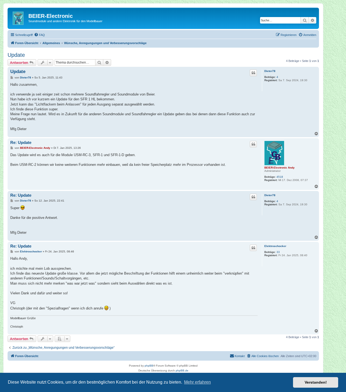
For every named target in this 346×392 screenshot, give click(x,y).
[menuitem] (39, 35)
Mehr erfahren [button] (197, 382)
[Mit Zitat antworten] (253, 73)
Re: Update (20, 142)
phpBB (149, 365)
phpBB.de (182, 370)
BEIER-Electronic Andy (279, 167)
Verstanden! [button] (316, 382)
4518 (280, 176)
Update (16, 55)
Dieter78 (269, 71)
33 (278, 252)
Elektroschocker (275, 246)
